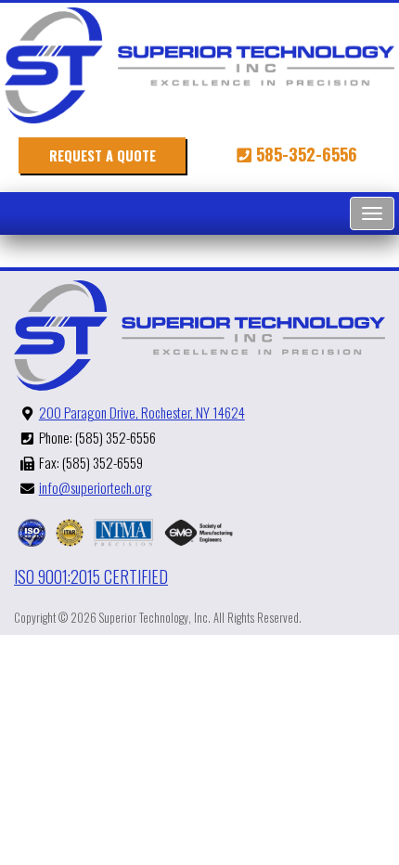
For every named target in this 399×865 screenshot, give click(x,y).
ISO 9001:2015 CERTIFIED (91, 576)
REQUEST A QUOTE (102, 155)
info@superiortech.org (95, 487)
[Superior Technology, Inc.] (199, 65)
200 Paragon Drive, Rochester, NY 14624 (142, 412)
